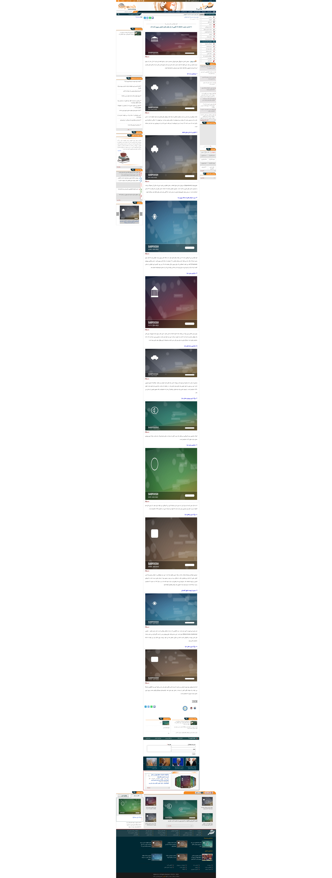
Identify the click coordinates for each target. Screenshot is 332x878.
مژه (168, 733)
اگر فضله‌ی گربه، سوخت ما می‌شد (134, 827)
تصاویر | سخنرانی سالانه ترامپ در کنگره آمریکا (171, 856)
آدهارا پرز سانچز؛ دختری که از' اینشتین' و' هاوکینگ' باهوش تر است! (129, 106)
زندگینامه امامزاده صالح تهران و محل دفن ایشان (160, 775)
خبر (213, 64)
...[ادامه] (120, 150)
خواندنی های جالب (211, 174)
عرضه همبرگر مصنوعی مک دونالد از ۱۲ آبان (131, 91)
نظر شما (169, 744)
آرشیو (134, 1)
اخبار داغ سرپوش (204, 120)
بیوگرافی (178, 12)
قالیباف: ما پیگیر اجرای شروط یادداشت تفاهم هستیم (192, 768)
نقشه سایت (182, 867)
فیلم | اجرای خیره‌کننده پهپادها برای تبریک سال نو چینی (207, 808)
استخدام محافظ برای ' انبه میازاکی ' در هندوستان (130, 120)
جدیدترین (148, 738)
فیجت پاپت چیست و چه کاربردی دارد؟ (132, 81)
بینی (161, 722)
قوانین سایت (208, 867)
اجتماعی (141, 185)
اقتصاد (199, 833)
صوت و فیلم (208, 869)
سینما (141, 196)
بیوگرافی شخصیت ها (133, 833)
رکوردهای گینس (166, 727)
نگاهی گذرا (169, 865)
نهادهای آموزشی (174, 830)
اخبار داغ (209, 12)
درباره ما (209, 865)
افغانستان (136, 835)
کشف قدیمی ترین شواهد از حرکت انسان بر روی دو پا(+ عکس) (129, 87)
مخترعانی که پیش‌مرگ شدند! (134, 125)
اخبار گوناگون (186, 17)
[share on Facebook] (153, 18)
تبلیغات (122, 1)
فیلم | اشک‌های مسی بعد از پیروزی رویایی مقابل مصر (196, 844)
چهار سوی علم (149, 830)
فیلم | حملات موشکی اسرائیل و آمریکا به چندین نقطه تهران (170, 844)
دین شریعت (162, 835)
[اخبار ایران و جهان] (205, 10)
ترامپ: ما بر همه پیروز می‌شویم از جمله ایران (179, 768)
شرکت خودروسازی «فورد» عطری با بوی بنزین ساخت (129, 110)
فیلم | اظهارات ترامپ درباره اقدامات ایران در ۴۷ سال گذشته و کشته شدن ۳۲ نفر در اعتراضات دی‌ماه (145, 844)
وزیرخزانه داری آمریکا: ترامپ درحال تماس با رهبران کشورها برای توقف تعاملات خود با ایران (165, 768)
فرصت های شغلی (168, 867)
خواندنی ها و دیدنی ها (194, 17)
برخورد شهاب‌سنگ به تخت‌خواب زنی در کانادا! (131, 96)
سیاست (199, 830)
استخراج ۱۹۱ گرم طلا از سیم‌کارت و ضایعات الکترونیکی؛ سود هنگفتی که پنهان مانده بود (182, 723)
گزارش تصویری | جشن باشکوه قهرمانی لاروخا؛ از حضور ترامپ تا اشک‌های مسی (196, 857)
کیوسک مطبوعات (171, 12)
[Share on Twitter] (145, 18)
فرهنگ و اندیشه (161, 833)
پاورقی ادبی (124, 795)
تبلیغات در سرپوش (181, 865)
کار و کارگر (198, 835)
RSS (184, 869)
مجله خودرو (149, 835)
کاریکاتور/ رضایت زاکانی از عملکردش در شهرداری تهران (129, 221)
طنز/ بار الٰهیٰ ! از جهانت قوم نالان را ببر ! (133, 822)
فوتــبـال (141, 191)
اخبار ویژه (204, 12)
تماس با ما (195, 865)
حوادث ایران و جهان (187, 835)
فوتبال (177, 833)
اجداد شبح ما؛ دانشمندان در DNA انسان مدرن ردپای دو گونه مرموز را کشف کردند (185, 727)
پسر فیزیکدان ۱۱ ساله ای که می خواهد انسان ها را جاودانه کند (129, 116)
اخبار (165, 12)
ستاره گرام (139, 132)
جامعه (190, 830)
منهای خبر (190, 12)
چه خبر (137, 170)
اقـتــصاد (141, 180)
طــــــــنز (136, 795)
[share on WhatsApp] (150, 18)
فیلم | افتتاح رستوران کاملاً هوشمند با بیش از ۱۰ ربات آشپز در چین (151, 808)
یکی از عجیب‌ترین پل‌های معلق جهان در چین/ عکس (186, 732)
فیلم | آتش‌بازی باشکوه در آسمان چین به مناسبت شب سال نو (182, 821)
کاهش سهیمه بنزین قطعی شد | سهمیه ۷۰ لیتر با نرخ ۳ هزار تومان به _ (184, 14)
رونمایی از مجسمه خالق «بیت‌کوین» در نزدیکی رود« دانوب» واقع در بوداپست (129, 102)
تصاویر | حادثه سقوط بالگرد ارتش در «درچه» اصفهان (146, 857)
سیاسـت (141, 174)
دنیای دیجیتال (149, 833)
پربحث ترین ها (197, 12)
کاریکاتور (140, 203)
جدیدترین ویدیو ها (208, 838)
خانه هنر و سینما (161, 830)
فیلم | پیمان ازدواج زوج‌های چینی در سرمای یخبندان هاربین (150, 824)
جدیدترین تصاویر (209, 851)
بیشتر (119, 167)
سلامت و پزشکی (188, 833)
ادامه (203, 170)
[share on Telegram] (147, 18)
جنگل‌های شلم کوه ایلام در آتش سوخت (151, 768)
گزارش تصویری (194, 869)
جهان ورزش (175, 835)
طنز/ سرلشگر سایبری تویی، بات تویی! (133, 825)
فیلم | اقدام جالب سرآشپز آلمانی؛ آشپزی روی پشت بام (207, 824)
